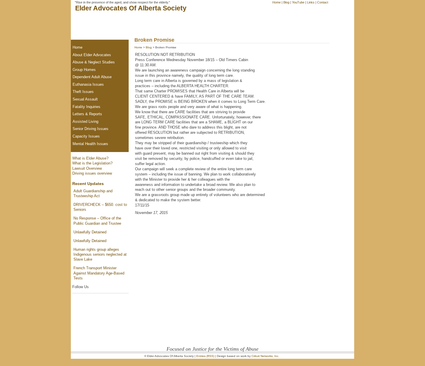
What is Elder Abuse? (90, 158)
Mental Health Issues (90, 144)
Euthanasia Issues (88, 84)
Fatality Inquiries (86, 107)
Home (276, 2)
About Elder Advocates (92, 55)
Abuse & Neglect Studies (94, 62)
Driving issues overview (92, 173)
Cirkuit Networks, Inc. (265, 356)
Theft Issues (83, 91)
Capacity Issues (86, 136)
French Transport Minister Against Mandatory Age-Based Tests (98, 273)
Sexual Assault (85, 99)
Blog (286, 2)
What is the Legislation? (92, 163)
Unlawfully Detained (89, 232)
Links (311, 2)
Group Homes (84, 69)
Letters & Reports (87, 114)
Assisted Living (85, 121)
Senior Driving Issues (90, 129)
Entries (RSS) (205, 356)
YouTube (298, 2)
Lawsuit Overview (87, 168)
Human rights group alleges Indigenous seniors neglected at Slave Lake (100, 254)
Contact (322, 2)
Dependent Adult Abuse (92, 77)
